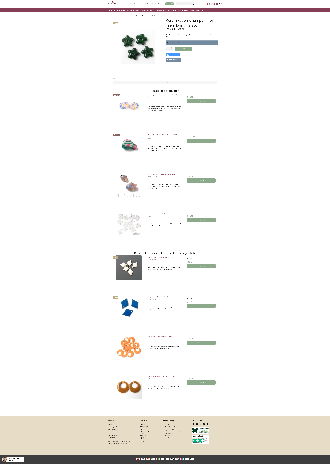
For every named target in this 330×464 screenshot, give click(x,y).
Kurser (135, 4)
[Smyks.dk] (113, 3)
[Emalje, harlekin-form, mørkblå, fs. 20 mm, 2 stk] (129, 312)
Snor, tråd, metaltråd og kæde (173, 431)
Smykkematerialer (170, 430)
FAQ (162, 4)
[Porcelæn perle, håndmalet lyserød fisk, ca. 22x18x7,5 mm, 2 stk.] (129, 110)
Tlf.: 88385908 (112, 435)
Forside (122, 4)
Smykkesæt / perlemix (171, 426)
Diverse (167, 437)
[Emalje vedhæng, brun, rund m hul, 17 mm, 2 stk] (129, 391)
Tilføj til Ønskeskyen (174, 55)
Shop (159, 4)
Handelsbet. (141, 4)
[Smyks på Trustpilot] (200, 439)
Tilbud (118, 10)
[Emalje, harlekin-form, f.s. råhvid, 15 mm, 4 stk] (129, 272)
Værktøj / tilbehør (169, 433)
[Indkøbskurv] (220, 3)
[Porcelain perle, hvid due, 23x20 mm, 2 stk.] (129, 229)
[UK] (212, 4)
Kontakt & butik (129, 4)
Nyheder (167, 424)
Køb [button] (184, 49)
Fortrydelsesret (145, 435)
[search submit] (192, 3)
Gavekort (192, 10)
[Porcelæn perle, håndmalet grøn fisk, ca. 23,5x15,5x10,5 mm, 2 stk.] (129, 149)
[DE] (209, 4)
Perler (166, 428)
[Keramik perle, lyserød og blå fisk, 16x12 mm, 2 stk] (129, 189)
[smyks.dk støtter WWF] (200, 430)
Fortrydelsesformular (151, 4)
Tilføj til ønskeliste (173, 59)
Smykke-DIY (169, 4)
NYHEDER (112, 10)
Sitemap (142, 441)
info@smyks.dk (112, 437)
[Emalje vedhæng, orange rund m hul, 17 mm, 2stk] (129, 351)
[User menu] (214, 4)
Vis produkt (201, 101)
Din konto (143, 439)
